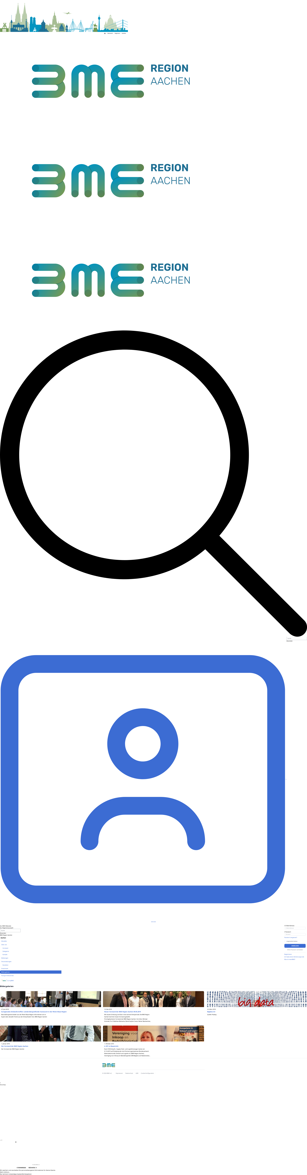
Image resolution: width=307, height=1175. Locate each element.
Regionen (117, 33)
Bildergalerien (5, 972)
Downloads (4, 968)
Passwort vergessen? (290, 937)
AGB (137, 1073)
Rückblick (5, 965)
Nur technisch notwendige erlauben (11, 1174)
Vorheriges (22, 1168)
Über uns (4, 945)
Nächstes (32, 1168)
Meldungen (4, 958)
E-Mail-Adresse (289, 926)
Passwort (287, 932)
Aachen (124, 33)
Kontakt (5, 954)
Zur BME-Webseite (5, 926)
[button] (153, 483)
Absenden (3, 933)
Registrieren (288, 954)
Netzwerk (110, 33)
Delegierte (6, 951)
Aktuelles (4, 941)
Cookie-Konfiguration (147, 1073)
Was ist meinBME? (289, 959)
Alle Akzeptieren (27, 1174)
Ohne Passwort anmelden (295, 950)
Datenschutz (129, 1073)
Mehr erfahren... (5, 1172)
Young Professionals (7, 975)
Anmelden (295, 946)
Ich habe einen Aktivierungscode (294, 957)
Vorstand (5, 948)
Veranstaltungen (6, 961)
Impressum (119, 1073)
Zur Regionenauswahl (6, 928)
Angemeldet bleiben (292, 941)
